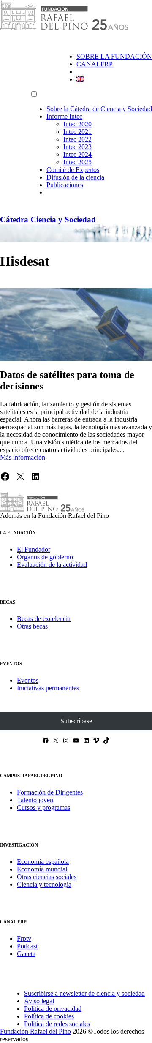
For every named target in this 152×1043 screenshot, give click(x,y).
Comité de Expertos (72, 169)
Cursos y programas (43, 807)
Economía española (43, 861)
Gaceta (26, 953)
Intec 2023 (77, 146)
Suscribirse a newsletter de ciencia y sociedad (84, 993)
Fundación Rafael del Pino (35, 1031)
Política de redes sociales (57, 1023)
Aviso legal (39, 1001)
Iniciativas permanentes (48, 688)
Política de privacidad (52, 1008)
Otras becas (32, 626)
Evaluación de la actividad (52, 564)
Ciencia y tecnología (44, 884)
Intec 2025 (77, 162)
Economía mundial (42, 869)
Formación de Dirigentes (50, 792)
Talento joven (35, 799)
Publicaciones (64, 184)
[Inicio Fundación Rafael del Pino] (64, 28)
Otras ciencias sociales (46, 876)
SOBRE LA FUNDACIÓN (114, 56)
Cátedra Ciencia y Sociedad (48, 219)
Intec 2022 (77, 139)
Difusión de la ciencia (75, 177)
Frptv (24, 938)
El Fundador (33, 549)
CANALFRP (94, 64)
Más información (22, 457)
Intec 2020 (77, 124)
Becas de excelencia (44, 618)
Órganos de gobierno (45, 557)
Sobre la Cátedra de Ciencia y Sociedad (99, 108)
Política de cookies (49, 1016)
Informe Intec (64, 116)
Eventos (27, 680)
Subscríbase (76, 720)
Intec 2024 (77, 154)
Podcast (27, 946)
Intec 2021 (77, 131)
